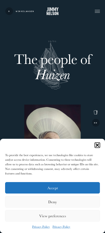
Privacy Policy (41, 226)
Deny (52, 201)
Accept (52, 187)
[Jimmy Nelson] (52, 11)
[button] (97, 145)
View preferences (52, 215)
